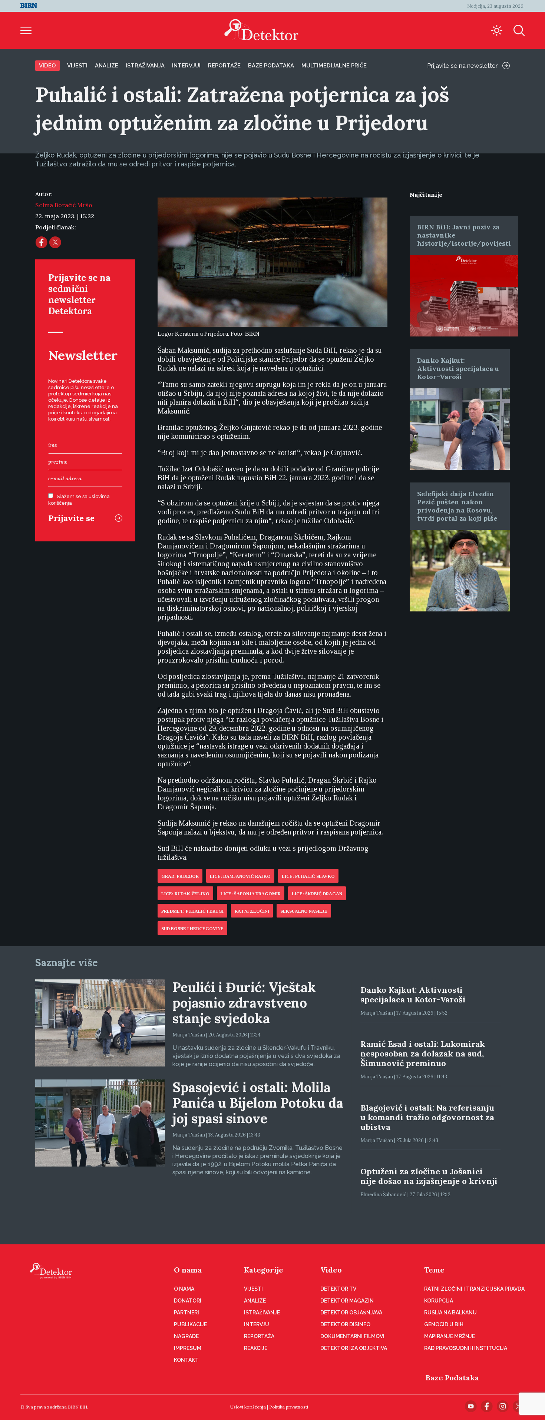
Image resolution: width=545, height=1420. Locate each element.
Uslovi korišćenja (248, 1407)
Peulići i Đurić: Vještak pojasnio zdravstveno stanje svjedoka (244, 1003)
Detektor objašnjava (351, 1313)
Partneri (186, 1313)
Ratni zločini (252, 911)
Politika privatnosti (288, 1407)
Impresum (187, 1348)
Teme (434, 1269)
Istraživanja (145, 65)
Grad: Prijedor (180, 876)
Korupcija (438, 1301)
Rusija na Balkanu (450, 1313)
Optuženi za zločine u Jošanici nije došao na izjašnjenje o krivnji (429, 1176)
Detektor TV (338, 1289)
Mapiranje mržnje (449, 1336)
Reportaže (224, 65)
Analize (106, 65)
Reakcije (255, 1348)
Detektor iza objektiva (353, 1348)
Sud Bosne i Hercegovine (192, 928)
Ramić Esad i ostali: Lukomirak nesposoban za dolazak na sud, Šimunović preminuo (422, 1053)
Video (47, 65)
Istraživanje (262, 1313)
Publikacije (190, 1324)
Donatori (187, 1301)
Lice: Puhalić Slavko (308, 876)
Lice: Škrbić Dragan (317, 893)
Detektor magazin (347, 1301)
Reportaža (259, 1336)
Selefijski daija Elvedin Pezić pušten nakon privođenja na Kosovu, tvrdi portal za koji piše (457, 506)
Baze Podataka (452, 1377)
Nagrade (186, 1336)
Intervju (256, 1324)
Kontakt (186, 1360)
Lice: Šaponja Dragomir (251, 893)
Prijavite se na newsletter (462, 65)
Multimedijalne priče (334, 65)
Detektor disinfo (345, 1324)
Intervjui (186, 65)
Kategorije (263, 1269)
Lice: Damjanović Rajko (240, 876)
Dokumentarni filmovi (352, 1336)
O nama (188, 1269)
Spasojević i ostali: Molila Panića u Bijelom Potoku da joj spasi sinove (257, 1103)
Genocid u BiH (443, 1324)
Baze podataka (271, 65)
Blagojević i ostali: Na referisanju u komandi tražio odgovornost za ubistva (427, 1117)
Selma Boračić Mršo (63, 205)
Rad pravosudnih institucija (465, 1348)
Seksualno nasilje (303, 911)
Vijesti (77, 65)
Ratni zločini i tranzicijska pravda (474, 1289)
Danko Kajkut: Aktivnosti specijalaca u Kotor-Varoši (458, 368)
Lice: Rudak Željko (185, 893)
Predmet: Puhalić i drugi (192, 911)
